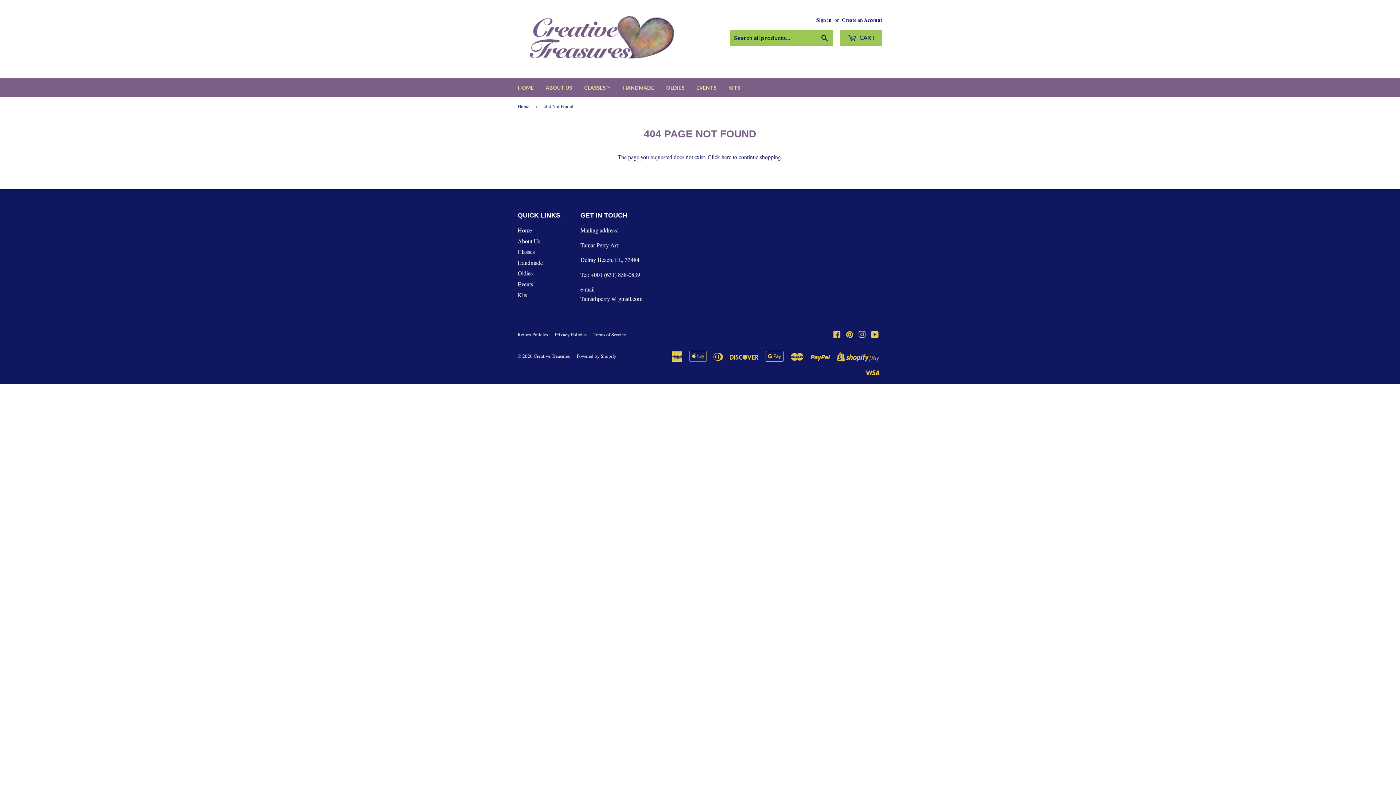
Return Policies (533, 334)
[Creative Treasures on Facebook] (837, 335)
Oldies (675, 88)
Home (526, 88)
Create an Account (862, 20)
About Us (559, 88)
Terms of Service (610, 334)
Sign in (824, 20)
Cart (866, 37)
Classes (595, 88)
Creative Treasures (552, 356)
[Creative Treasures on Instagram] (862, 335)
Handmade (638, 88)
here (726, 157)
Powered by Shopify (597, 356)
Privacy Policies (571, 334)
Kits (734, 88)
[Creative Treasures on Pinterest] (849, 335)
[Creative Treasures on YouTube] (875, 335)
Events (706, 88)
